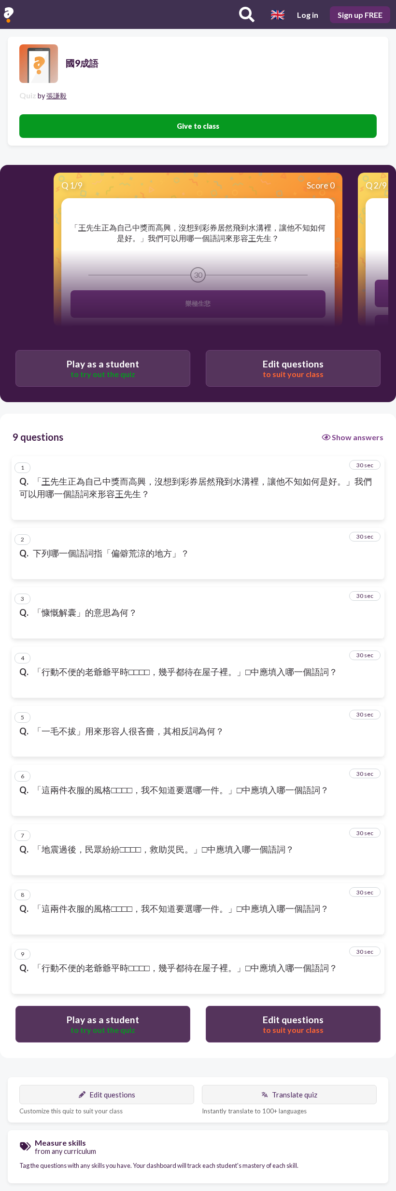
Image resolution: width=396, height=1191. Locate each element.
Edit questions (112, 1094)
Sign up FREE (360, 14)
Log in (307, 14)
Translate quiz (294, 1094)
